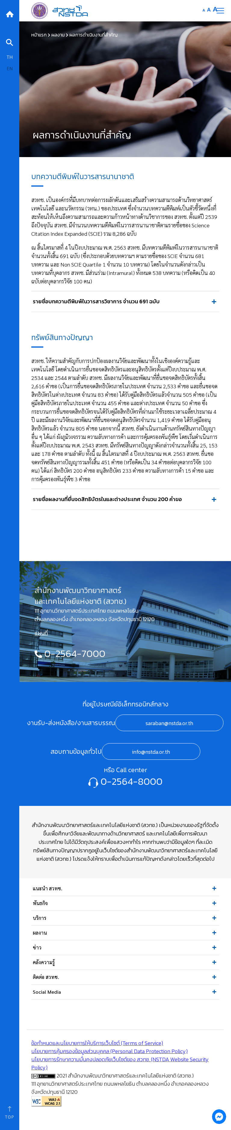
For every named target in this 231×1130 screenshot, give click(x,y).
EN (10, 68)
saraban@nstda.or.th (169, 723)
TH (10, 57)
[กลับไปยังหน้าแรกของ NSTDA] (9, 13)
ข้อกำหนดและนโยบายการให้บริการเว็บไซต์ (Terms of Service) (97, 1043)
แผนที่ (41, 633)
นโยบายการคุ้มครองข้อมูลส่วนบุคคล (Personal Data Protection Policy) (109, 1051)
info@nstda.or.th (151, 752)
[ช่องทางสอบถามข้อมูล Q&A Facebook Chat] (218, 1116)
